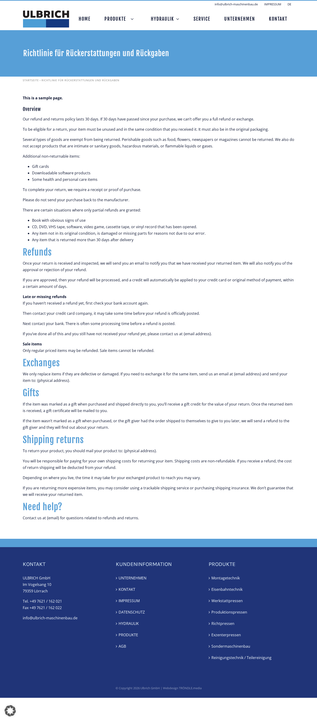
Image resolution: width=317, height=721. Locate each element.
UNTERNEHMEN (132, 578)
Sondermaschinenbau (230, 646)
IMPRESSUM (129, 600)
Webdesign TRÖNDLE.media (182, 688)
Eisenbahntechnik (227, 589)
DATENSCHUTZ (132, 612)
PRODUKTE (128, 634)
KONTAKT (127, 589)
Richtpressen (222, 623)
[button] (10, 711)
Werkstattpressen (227, 600)
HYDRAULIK (129, 623)
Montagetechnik (225, 578)
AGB (122, 646)
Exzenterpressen (226, 634)
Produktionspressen (229, 612)
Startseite (31, 80)
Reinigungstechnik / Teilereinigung (241, 657)
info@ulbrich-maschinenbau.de (50, 617)
